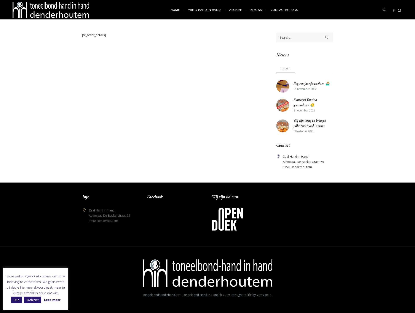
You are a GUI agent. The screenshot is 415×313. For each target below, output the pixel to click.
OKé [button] (16, 300)
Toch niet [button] (32, 300)
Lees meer (52, 300)
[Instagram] (399, 10)
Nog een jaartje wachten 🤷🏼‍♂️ (312, 83)
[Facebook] (394, 10)
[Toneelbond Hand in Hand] (207, 273)
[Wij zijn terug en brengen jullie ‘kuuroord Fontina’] (282, 126)
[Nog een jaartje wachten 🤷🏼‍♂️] (282, 86)
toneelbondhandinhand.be (161, 295)
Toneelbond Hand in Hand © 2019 (206, 295)
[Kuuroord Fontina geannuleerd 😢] (282, 105)
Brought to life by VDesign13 (251, 295)
